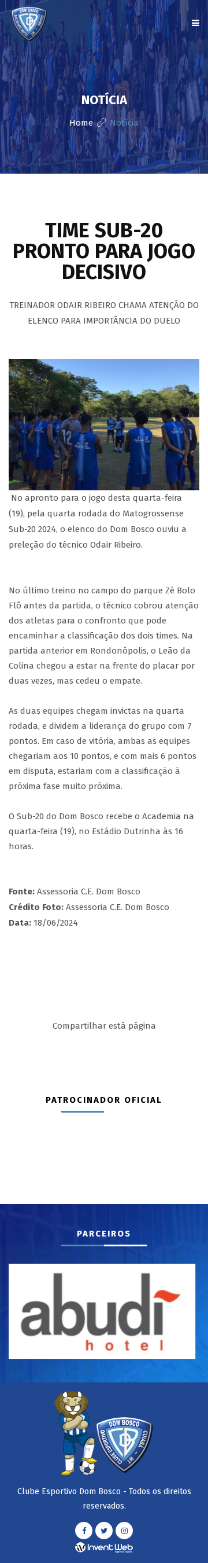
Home (81, 123)
